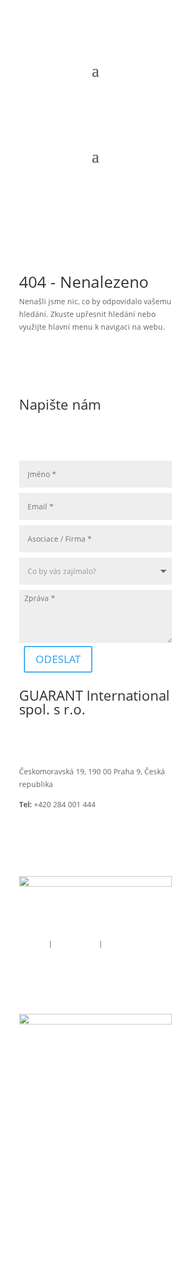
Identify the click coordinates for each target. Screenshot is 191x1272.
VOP (111, 944)
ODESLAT (58, 659)
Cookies (32, 944)
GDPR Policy (77, 944)
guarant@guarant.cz (55, 816)
